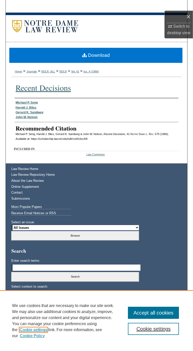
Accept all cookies (153, 313)
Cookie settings (33, 330)
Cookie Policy (32, 336)
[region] (96, 320)
